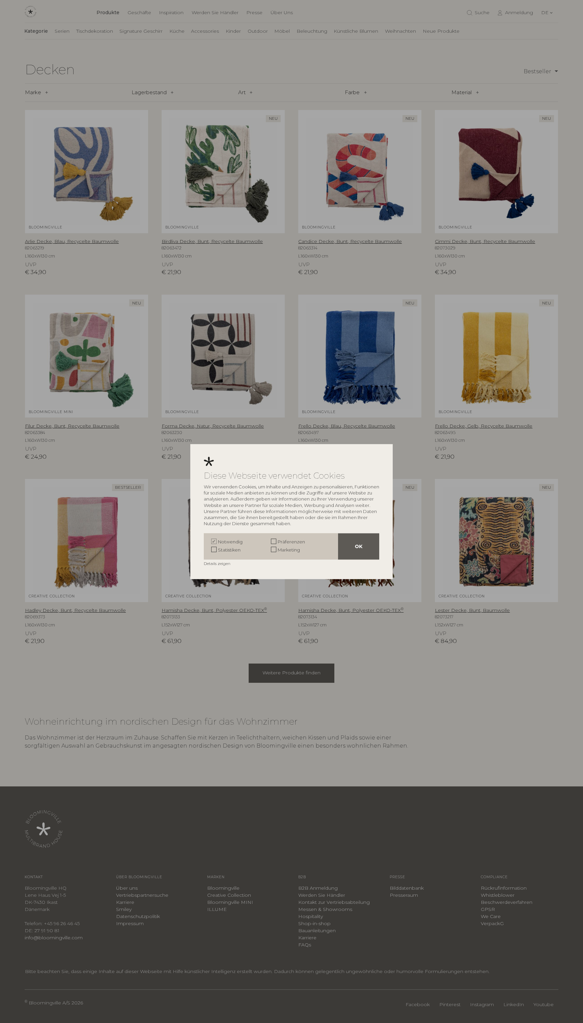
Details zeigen (217, 563)
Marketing (289, 550)
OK (358, 546)
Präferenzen (291, 541)
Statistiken (229, 550)
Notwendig (230, 541)
